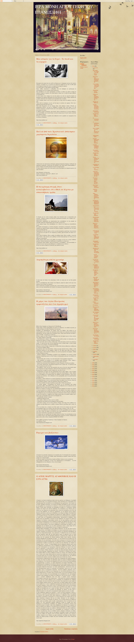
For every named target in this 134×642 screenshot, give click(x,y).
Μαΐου (94, 349)
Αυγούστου (95, 67)
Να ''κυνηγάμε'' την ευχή (96, 313)
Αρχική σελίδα (49, 629)
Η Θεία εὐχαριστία (95, 303)
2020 (93, 372)
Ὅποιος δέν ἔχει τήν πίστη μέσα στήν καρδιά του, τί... (96, 331)
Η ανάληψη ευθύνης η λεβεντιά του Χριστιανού (96, 266)
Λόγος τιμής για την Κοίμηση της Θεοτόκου (96, 279)
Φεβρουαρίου (96, 356)
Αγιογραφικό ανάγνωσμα (96, 111)
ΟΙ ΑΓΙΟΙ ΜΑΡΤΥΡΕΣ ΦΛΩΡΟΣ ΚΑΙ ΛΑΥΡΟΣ (96, 141)
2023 (93, 366)
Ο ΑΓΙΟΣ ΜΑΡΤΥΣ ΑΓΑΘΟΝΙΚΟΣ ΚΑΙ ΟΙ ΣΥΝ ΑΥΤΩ (96, 107)
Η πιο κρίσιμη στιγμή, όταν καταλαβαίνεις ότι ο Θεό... (96, 86)
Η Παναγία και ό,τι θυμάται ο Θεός (96, 232)
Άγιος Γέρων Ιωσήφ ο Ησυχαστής (96, 186)
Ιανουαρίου (95, 359)
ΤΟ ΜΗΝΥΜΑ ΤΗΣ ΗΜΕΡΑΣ (95, 115)
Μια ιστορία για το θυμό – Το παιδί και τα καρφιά (96, 72)
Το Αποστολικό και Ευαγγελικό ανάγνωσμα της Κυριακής (96, 208)
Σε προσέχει (95, 305)
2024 (93, 364)
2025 (93, 362)
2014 (93, 384)
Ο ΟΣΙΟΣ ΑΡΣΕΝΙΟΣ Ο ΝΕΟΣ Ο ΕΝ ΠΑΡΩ (96, 146)
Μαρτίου (95, 354)
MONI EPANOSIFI (84, 64)
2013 (93, 386)
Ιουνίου (94, 347)
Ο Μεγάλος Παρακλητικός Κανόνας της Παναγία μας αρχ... (96, 173)
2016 (93, 380)
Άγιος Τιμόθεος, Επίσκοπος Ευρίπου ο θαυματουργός (96, 196)
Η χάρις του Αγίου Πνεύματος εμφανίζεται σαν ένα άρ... (96, 97)
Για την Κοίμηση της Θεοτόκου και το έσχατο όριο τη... (96, 160)
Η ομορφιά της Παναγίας (96, 165)
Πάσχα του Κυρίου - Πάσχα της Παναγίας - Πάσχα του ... (95, 226)
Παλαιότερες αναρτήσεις (70, 629)
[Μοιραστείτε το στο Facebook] (41, 125)
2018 (93, 376)
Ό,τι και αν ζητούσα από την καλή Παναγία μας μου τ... (96, 180)
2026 (93, 66)
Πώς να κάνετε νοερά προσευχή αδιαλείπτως (96, 308)
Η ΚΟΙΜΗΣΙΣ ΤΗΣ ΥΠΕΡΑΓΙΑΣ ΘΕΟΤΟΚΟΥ (96, 237)
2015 (93, 382)
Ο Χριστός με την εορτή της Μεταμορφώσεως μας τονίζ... (96, 318)
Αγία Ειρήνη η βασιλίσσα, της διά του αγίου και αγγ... (96, 284)
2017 (93, 378)
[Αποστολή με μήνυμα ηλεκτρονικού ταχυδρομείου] (37, 125)
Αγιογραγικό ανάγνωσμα (96, 295)
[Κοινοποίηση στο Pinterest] (42, 125)
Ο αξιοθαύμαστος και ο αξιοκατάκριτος (96, 124)
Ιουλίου (94, 345)
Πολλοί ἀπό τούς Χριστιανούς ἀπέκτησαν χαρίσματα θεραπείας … (55, 133)
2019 (93, 374)
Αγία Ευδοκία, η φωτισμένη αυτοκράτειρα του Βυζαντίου (96, 291)
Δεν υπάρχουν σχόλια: (63, 122)
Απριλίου (95, 351)
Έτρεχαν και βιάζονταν (47, 432)
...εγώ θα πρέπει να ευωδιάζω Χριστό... (95, 256)
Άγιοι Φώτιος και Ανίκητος (96, 335)
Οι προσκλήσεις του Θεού (96, 119)
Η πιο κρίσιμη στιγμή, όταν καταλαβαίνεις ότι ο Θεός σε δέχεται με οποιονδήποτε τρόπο (55, 189)
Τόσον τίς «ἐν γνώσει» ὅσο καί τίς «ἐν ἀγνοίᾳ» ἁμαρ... (96, 324)
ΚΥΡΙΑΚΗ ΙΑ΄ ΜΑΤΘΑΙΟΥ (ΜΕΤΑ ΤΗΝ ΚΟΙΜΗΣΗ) (96, 202)
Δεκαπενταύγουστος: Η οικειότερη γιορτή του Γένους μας (96, 219)
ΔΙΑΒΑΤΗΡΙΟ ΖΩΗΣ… (95, 136)
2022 (93, 368)
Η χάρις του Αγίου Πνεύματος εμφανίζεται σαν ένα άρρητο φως (52, 302)
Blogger (72, 639)
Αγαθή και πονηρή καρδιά (95, 190)
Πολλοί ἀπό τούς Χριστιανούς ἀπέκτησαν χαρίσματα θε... (96, 79)
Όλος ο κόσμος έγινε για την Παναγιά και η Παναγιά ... (96, 131)
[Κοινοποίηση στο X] (39, 125)
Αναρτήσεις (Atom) (44, 631)
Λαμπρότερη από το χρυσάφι (50, 259)
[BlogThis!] (38, 125)
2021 (93, 370)
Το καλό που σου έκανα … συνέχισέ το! (96, 261)
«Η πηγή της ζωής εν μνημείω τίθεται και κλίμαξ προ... (95, 272)
